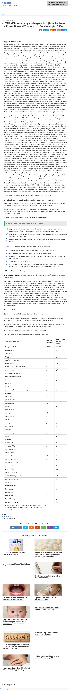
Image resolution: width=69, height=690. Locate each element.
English (4, 14)
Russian (2, 689)
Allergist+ (7, 3)
